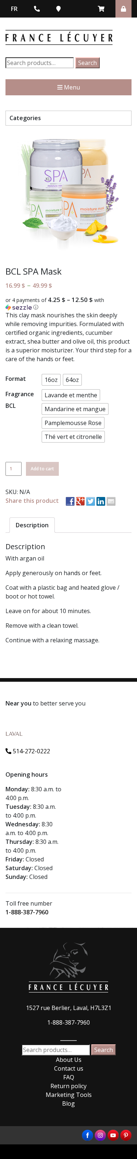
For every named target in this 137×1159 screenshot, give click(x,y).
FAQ (68, 1077)
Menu (71, 87)
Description (32, 525)
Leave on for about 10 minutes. (48, 611)
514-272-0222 (30, 751)
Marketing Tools (69, 1095)
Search (87, 63)
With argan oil (24, 558)
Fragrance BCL (19, 400)
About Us (68, 1060)
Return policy (68, 1086)
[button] (68, 304)
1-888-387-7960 (26, 912)
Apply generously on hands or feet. (53, 573)
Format (15, 379)
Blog (68, 1103)
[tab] (32, 525)
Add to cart (42, 469)
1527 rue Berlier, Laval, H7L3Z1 (68, 1008)
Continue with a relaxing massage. (52, 640)
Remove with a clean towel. (42, 625)
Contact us (68, 1068)
